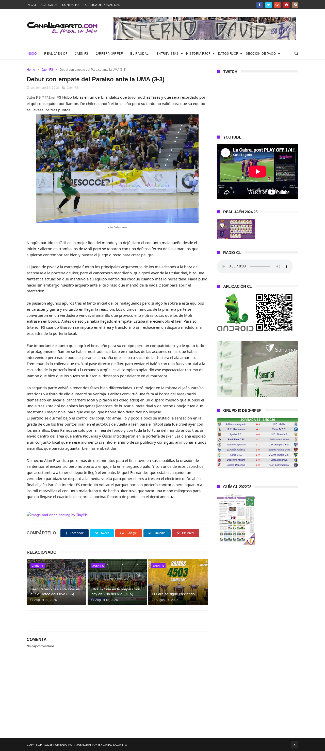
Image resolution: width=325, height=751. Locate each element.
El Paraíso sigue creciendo (173, 594)
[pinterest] (286, 5)
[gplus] (277, 5)
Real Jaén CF (55, 53)
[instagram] (295, 5)
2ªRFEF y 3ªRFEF (109, 53)
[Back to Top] (294, 744)
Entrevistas (167, 53)
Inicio (31, 4)
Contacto (70, 4)
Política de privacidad (102, 4)
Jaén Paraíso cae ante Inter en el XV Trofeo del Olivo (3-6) (55, 591)
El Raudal (139, 53)
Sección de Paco (261, 53)
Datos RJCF (228, 53)
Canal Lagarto (115, 744)
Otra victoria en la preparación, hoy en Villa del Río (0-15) (116, 591)
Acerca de (49, 4)
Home (31, 69)
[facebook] (259, 5)
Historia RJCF (198, 53)
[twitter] (268, 5)
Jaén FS (81, 53)
